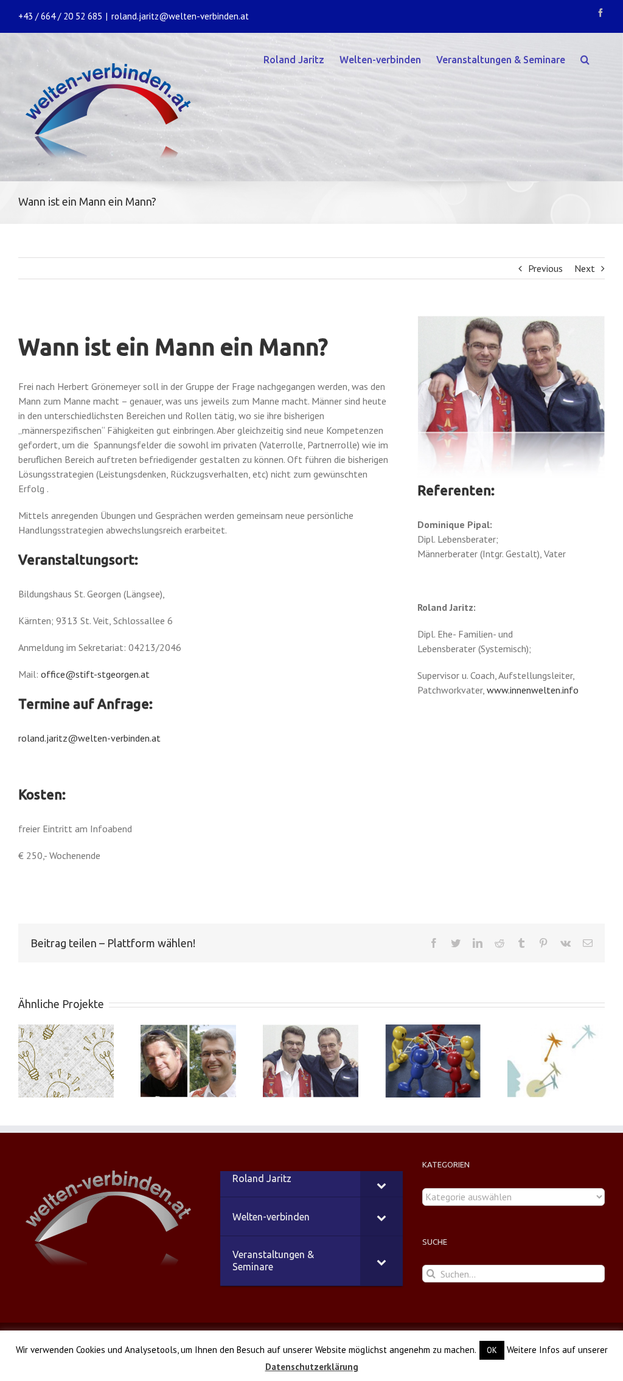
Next (584, 268)
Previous (545, 268)
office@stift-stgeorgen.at (95, 674)
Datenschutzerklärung (311, 1366)
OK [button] (492, 1350)
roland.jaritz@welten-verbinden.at (180, 16)
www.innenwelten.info (533, 690)
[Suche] (585, 58)
